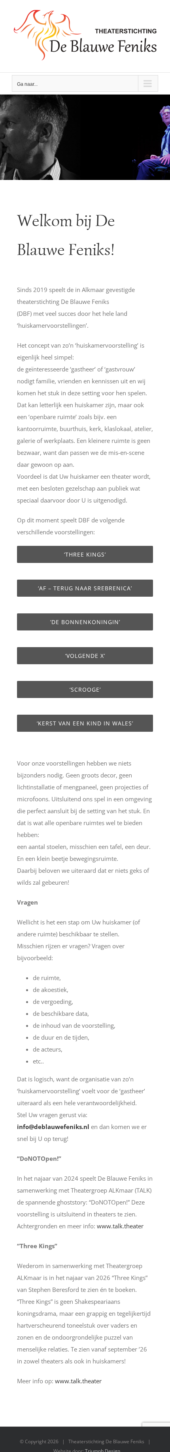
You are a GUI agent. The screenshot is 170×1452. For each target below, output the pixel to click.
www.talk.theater (120, 1226)
